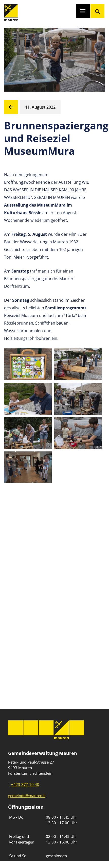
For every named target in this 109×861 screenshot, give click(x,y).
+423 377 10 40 (25, 784)
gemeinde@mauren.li (26, 795)
